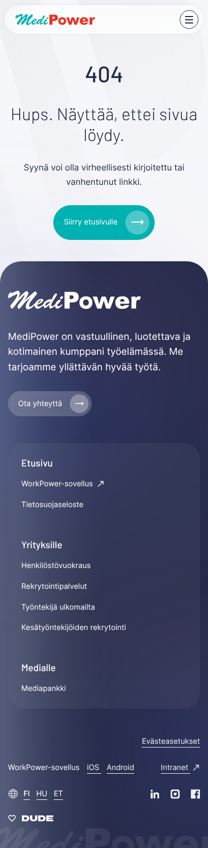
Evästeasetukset (171, 741)
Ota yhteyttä (40, 403)
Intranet (175, 767)
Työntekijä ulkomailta (58, 607)
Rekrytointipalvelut (54, 586)
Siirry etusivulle (91, 222)
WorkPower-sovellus (58, 483)
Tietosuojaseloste (52, 504)
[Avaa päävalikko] (189, 19)
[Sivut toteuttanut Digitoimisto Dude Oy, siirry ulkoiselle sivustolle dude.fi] (30, 820)
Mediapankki (43, 688)
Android (120, 767)
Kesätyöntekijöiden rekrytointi (73, 627)
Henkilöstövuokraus (56, 565)
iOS (94, 767)
